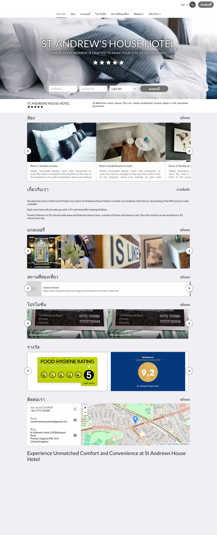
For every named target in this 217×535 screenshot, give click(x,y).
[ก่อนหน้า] (28, 151)
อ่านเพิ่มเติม (183, 189)
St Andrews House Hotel (28, 5)
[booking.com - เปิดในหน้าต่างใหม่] (148, 371)
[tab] (94, 475)
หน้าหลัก (87, 480)
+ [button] (85, 408)
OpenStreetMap (173, 444)
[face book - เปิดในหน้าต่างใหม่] (178, 483)
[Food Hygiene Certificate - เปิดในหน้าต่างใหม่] (67, 371)
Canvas (186, 505)
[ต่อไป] (189, 151)
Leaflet (161, 444)
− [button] (85, 413)
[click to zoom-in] (44, 252)
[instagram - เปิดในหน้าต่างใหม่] (186, 483)
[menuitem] (61, 14)
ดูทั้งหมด (185, 117)
